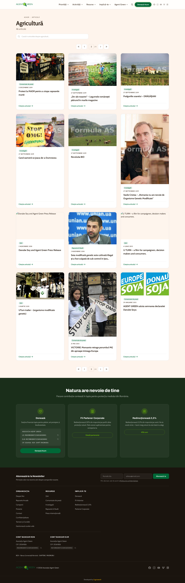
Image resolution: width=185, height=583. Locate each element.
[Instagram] (157, 4)
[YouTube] (160, 4)
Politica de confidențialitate (129, 481)
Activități (76, 4)
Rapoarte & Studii (52, 509)
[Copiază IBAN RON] (41, 548)
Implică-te (104, 4)
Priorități (63, 4)
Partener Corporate (82, 509)
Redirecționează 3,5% (83, 505)
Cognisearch (97, 579)
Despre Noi (20, 496)
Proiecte (19, 509)
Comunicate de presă (53, 500)
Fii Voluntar (79, 500)
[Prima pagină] (78, 46)
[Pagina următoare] (100, 46)
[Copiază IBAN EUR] (58, 439)
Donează (78, 496)
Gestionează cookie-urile (25, 526)
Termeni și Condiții (23, 522)
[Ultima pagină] (106, 46)
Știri (47, 496)
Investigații (50, 505)
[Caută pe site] (132, 4)
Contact (19, 513)
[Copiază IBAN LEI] (58, 435)
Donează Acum (143, 4)
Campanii (19, 505)
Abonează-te (161, 476)
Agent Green (120, 4)
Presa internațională (53, 513)
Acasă (26, 17)
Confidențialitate (22, 517)
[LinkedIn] (167, 4)
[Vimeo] (164, 4)
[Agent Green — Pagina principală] (24, 4)
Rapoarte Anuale (22, 500)
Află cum (144, 432)
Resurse (90, 4)
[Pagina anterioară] (84, 46)
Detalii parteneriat (92, 435)
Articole (36, 17)
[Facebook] (154, 4)
